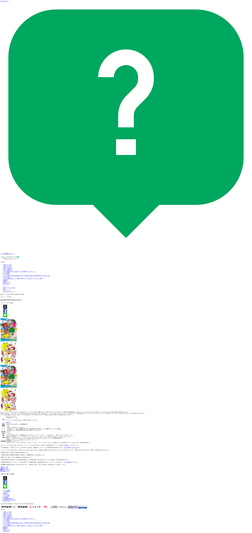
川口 (42, 275)
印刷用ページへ (5, 471)
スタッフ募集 (6, 495)
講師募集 (5, 281)
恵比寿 (13, 275)
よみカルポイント (31, 271)
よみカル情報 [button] (6, 277)
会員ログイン (11, 253)
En (3, 1)
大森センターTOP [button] (7, 264)
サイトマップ (6, 501)
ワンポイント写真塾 (37, 278)
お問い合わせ (6, 284)
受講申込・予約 (4, 467)
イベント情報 (6, 278)
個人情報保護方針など (8, 498)
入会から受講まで (15, 271)
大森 (33, 275)
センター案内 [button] (6, 274)
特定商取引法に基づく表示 (9, 500)
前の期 (8, 422)
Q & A (20, 271)
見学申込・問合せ (6, 469)
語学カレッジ (24, 278)
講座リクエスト (6, 282)
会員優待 (24, 271)
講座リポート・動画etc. (15, 278)
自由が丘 (45, 275)
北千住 (20, 275)
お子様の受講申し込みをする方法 (71, 447)
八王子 (24, 275)
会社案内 (5, 493)
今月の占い (30, 278)
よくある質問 (6, 273)
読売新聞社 (5, 497)
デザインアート (6, 290)
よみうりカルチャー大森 (9, 287)
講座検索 (5, 279)
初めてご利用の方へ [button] (8, 268)
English (5, 1)
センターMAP (6, 275)
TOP (1, 1)
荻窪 (11, 275)
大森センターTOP (7, 266)
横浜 (38, 275)
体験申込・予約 (4, 468)
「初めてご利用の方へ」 (65, 445)
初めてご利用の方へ (8, 270)
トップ (4, 286)
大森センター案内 (7, 267)
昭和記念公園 (29, 275)
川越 (49, 275)
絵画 (4, 289)
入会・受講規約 (6, 271)
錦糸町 (17, 275)
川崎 (36, 275)
